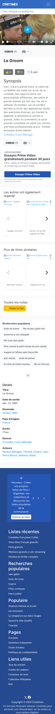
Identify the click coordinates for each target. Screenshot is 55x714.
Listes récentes (23, 531)
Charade (12, 625)
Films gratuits (15, 547)
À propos (13, 638)
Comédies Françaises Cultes (23, 537)
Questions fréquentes (20, 642)
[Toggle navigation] (48, 4)
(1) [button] (14, 51)
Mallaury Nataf (27, 455)
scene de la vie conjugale (16, 334)
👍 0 (8, 72)
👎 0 (19, 72)
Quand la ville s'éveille (20, 620)
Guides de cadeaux (18, 669)
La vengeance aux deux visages (24, 616)
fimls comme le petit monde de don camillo (25, 346)
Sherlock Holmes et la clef (22, 606)
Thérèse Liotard (32, 451)
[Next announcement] (38, 498)
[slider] (14, 41)
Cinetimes (10, 4)
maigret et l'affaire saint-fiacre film (21, 352)
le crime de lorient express (17, 364)
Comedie (9, 134)
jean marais (9, 358)
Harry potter (15, 593)
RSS (10, 684)
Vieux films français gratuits (23, 542)
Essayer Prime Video (27, 174)
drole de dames (27, 358)
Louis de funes (16, 579)
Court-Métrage (24, 134)
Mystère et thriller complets (23, 557)
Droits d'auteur (16, 647)
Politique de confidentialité (22, 652)
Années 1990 (9, 412)
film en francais (41, 364)
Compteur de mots (18, 674)
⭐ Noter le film (15, 308)
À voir (34, 72)
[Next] (46, 218)
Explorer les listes (21, 517)
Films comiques (16, 589)
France (6, 422)
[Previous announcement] (33, 498)
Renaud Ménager (12, 451)
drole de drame (11, 328)
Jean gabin (14, 574)
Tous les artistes (16, 665)
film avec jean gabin (14, 340)
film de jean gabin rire (34, 328)
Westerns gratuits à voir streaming (26, 552)
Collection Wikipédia (19, 679)
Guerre (12, 584)
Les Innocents (15, 611)
